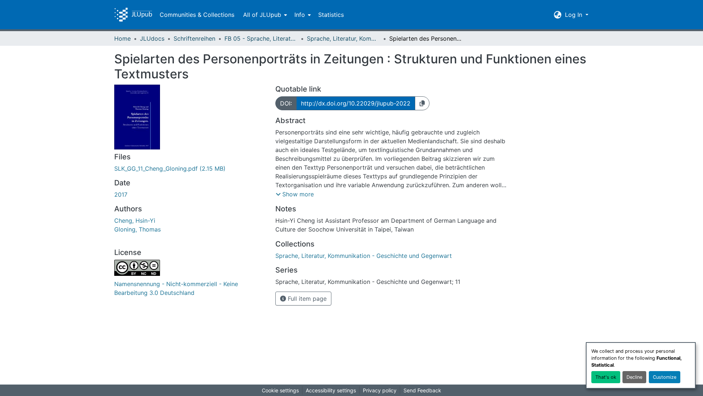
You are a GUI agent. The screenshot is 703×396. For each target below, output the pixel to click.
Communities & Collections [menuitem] (197, 14)
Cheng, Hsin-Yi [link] (134, 220)
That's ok (605, 377)
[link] (190, 168)
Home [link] (122, 38)
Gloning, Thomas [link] (137, 229)
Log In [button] (574, 14)
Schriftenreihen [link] (194, 38)
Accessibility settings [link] (331, 390)
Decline (634, 377)
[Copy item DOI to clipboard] (422, 103)
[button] (133, 14)
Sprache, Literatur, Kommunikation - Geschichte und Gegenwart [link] (343, 38)
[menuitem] (264, 14)
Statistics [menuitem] (331, 14)
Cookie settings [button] (280, 390)
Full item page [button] (306, 298)
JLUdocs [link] (152, 38)
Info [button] (299, 14)
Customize (664, 377)
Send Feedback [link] (422, 390)
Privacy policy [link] (380, 390)
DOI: (286, 103)
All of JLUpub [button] (262, 14)
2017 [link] (120, 194)
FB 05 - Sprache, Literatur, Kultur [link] (261, 38)
